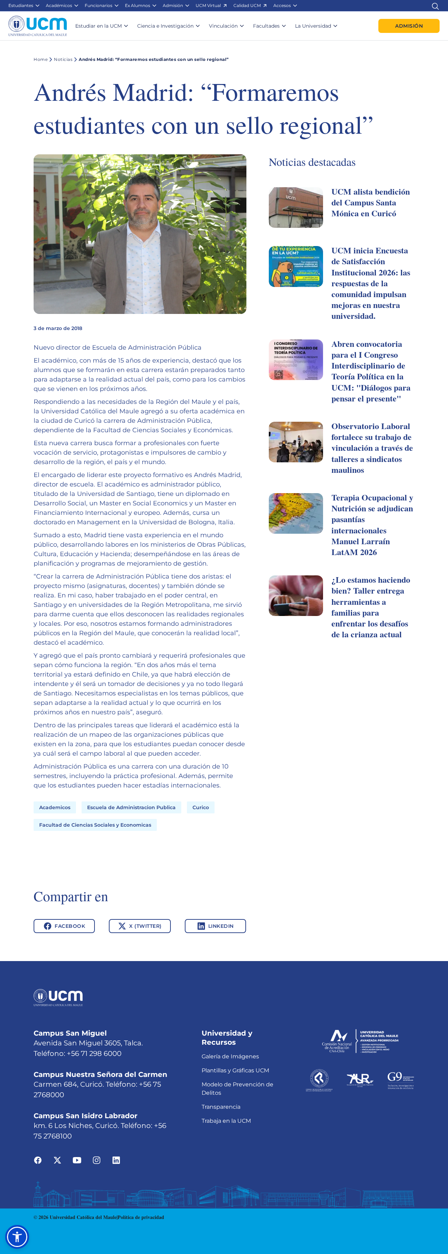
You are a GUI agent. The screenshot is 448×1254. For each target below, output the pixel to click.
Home (41, 59)
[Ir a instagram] (96, 1159)
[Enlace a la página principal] (37, 26)
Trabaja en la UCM (226, 1121)
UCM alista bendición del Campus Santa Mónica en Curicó (370, 202)
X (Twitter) (145, 926)
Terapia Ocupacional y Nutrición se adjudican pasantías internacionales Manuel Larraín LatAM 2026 (372, 524)
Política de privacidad (141, 1217)
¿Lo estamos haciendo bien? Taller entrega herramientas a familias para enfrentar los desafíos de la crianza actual (370, 606)
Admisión (409, 26)
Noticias (63, 59)
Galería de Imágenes (230, 1056)
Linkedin (221, 926)
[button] (24, 5)
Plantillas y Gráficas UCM (235, 1070)
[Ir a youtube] (77, 1159)
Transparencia (221, 1107)
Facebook (70, 926)
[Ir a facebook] (38, 1159)
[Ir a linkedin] (116, 1159)
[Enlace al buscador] (435, 5)
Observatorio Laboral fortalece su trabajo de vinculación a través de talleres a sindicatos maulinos (372, 448)
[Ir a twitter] (57, 1159)
